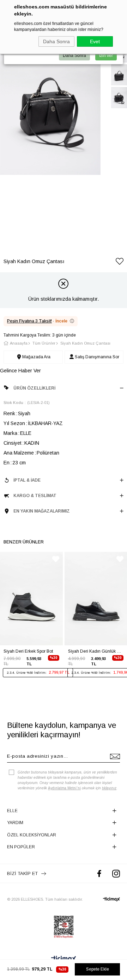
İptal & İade (27, 480)
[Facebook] (99, 873)
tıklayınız (109, 788)
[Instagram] (116, 873)
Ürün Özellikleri (34, 388)
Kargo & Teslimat (34, 495)
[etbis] (63, 927)
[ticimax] (111, 899)
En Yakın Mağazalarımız (41, 511)
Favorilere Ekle (55, 559)
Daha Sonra (56, 41)
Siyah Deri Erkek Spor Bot (28, 651)
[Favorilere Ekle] (119, 262)
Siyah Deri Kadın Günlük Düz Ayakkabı (96, 651)
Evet (95, 41)
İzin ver (106, 55)
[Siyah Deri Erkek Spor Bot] (31, 598)
